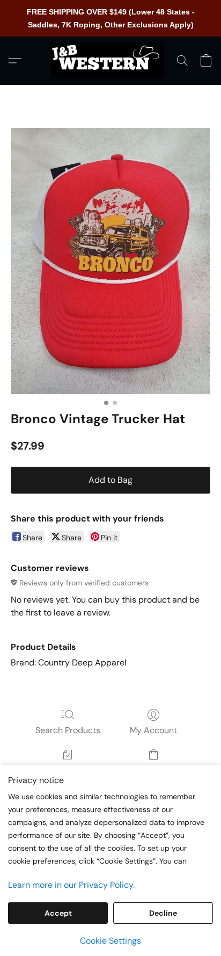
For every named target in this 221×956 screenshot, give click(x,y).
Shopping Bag (153, 770)
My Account (153, 730)
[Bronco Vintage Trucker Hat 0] (110, 261)
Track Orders (67, 770)
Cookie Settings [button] (110, 940)
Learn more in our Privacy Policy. (71, 884)
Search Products (67, 730)
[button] (110, 61)
